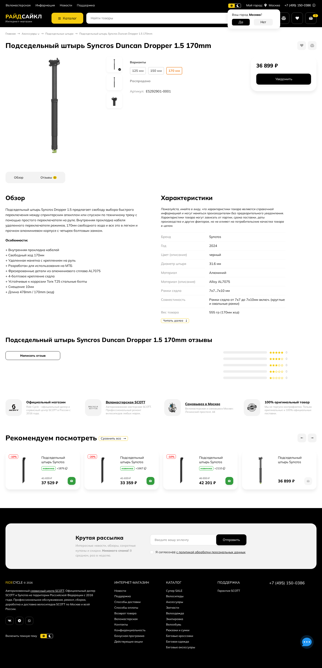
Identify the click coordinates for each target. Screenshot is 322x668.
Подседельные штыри (59, 33)
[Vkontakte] (9, 621)
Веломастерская (18, 5)
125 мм (138, 71)
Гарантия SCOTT (229, 590)
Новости (66, 5)
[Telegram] (19, 621)
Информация (45, 5)
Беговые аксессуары (180, 647)
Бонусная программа (129, 636)
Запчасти (172, 607)
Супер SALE (174, 590)
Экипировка (174, 619)
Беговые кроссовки (179, 636)
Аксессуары (29, 33)
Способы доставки (127, 602)
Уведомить (283, 79)
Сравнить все (111, 438)
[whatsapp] (29, 621)
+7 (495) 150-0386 (298, 5)
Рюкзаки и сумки (177, 630)
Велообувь (173, 624)
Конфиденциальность (129, 630)
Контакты (121, 624)
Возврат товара (125, 613)
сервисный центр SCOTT (47, 590)
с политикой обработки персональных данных (211, 552)
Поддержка (86, 5)
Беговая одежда (177, 641)
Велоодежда (175, 613)
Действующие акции (128, 641)
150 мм (156, 71)
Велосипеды (175, 596)
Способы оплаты (126, 607)
